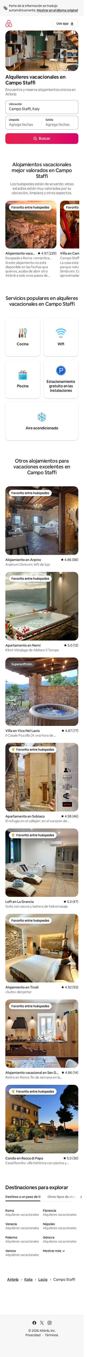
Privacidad (33, 1335)
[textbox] (23, 124)
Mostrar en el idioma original (57, 10)
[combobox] (42, 109)
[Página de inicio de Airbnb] (8, 23)
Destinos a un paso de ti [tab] (22, 1197)
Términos (51, 1335)
